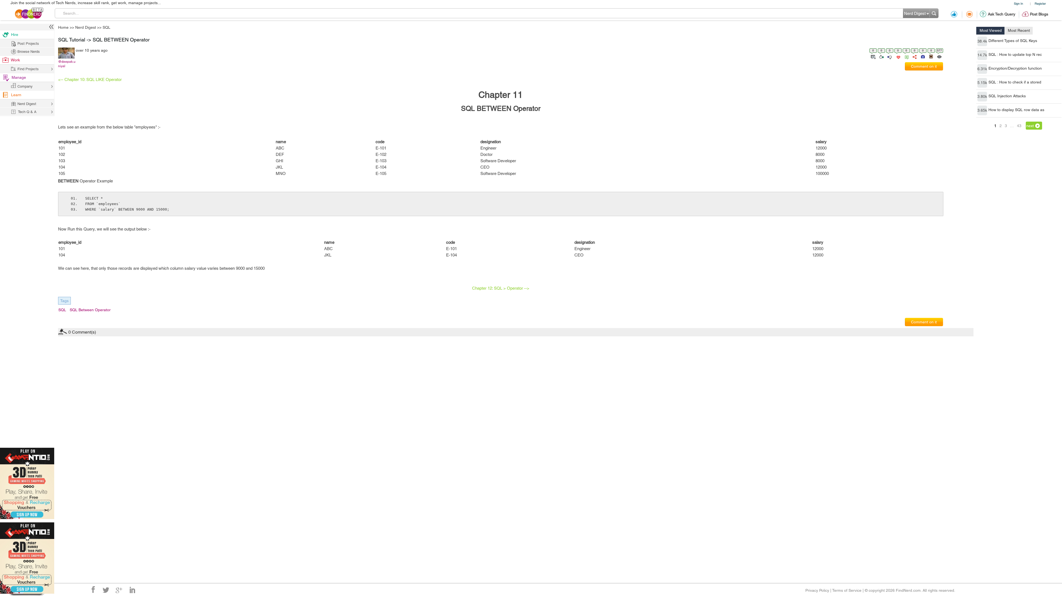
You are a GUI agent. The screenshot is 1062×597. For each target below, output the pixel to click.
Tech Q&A (561, 345)
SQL (571, 255)
